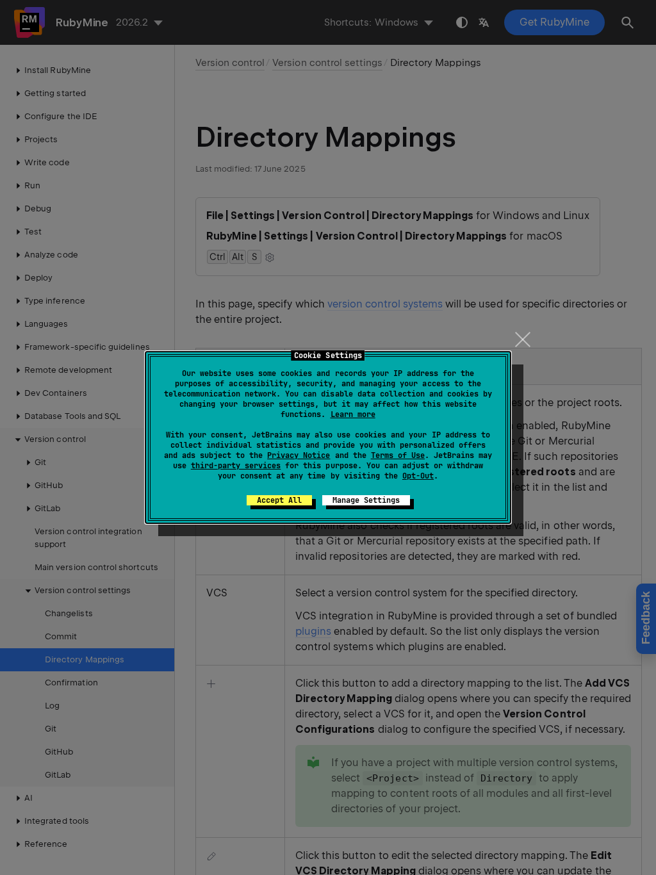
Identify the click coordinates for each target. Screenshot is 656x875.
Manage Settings (366, 500)
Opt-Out (418, 476)
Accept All (279, 500)
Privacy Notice (298, 455)
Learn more (353, 414)
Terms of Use (398, 455)
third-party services (236, 466)
